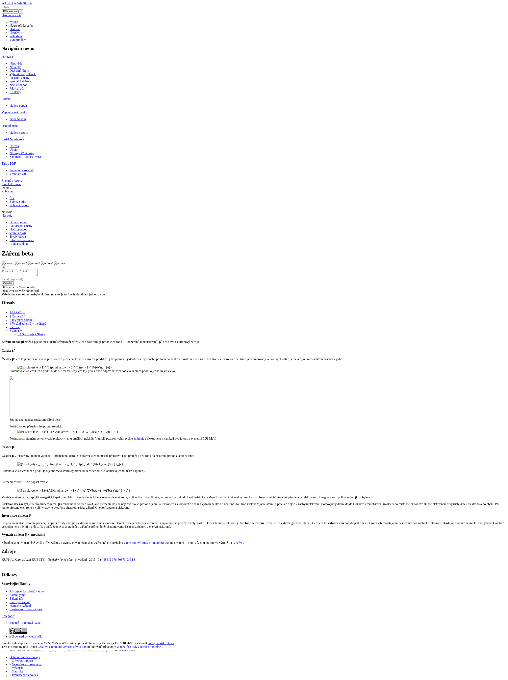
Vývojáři (17, 667)
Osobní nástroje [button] (11, 15)
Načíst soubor (18, 85)
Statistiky (17, 671)
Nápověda (16, 63)
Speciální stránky (20, 81)
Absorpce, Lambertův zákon (27, 591)
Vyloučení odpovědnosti (27, 664)
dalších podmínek (151, 646)
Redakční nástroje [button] (13, 139)
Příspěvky (16, 32)
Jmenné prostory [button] (12, 180)
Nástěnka (15, 67)
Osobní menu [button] (10, 125)
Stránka (6, 184)
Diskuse (15, 29)
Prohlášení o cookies (25, 675)
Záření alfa (16, 598)
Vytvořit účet (18, 39)
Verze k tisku (18, 174)
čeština (14, 22)
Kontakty (15, 92)
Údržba (14, 146)
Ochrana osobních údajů (25, 657)
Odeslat (7, 283)
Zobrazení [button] (8, 191)
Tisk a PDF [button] (9, 163)
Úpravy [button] (6, 187)
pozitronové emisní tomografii (145, 543)
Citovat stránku (19, 243)
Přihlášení (16, 36)
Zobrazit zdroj (18, 201)
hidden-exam (18, 119)
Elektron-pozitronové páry (26, 609)
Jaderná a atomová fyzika (25, 622)
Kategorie (8, 616)
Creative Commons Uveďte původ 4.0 (62, 646)
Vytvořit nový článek (23, 74)
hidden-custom (19, 132)
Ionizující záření (20, 602)
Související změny (21, 226)
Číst (12, 198)
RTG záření (236, 543)
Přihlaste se (10, 11)
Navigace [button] (7, 56)
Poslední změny (19, 77)
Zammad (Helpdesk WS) (25, 156)
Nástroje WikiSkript (22, 153)
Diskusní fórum (19, 70)
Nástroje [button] (7, 212)
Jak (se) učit (17, 88)
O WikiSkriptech (22, 660)
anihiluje (139, 438)
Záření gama (17, 595)
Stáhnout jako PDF (22, 170)
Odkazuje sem (18, 222)
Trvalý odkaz (18, 236)
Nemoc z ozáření (20, 605)
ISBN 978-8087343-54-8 (120, 559)
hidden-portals (18, 105)
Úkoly (13, 149)
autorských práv (127, 646)
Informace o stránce (22, 240)
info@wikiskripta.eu (161, 643)
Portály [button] (6, 98)
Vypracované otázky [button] (14, 112)
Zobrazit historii (19, 205)
